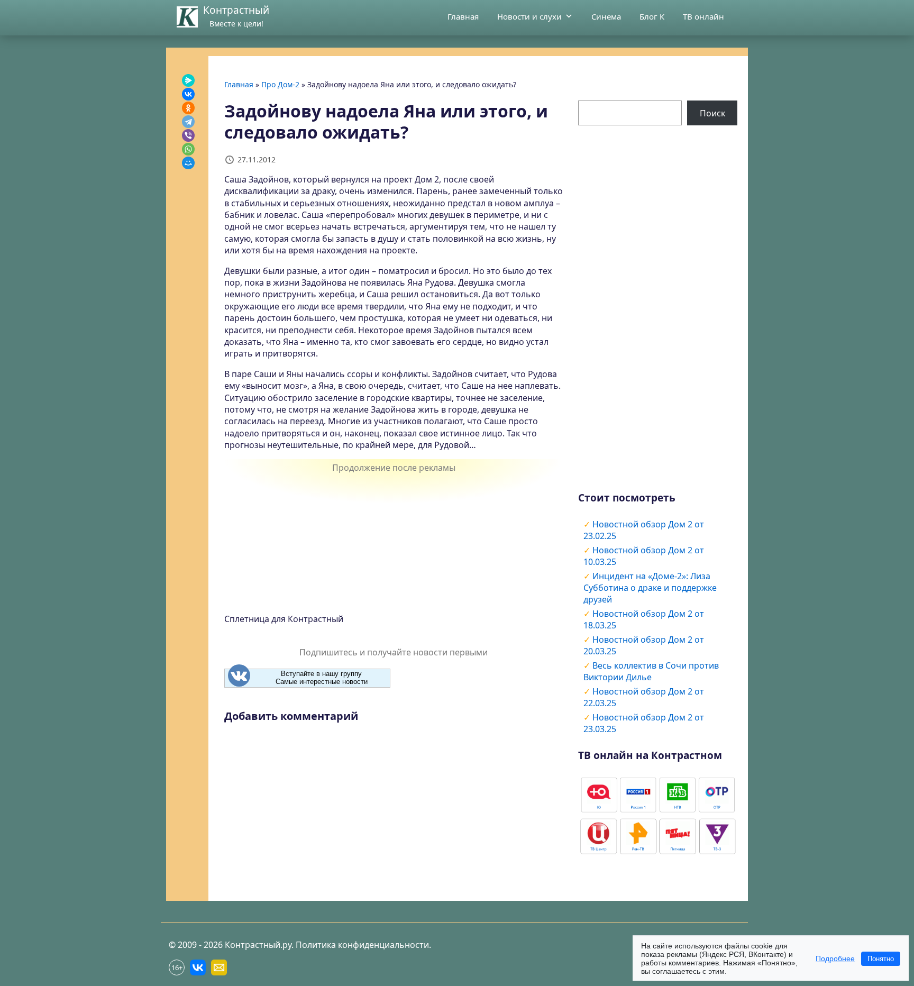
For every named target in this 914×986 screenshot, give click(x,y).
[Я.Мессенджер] (188, 80)
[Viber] (188, 135)
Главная (463, 16)
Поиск (712, 113)
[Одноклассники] (188, 108)
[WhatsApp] (188, 149)
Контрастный (236, 10)
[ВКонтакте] (188, 94)
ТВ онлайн (703, 16)
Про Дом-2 (280, 84)
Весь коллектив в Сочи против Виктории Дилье (651, 671)
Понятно (880, 959)
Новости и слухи (529, 16)
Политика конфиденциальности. (363, 945)
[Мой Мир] (188, 163)
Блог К (651, 16)
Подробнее (835, 958)
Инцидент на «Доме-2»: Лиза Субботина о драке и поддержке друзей (650, 587)
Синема (606, 16)
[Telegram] (188, 121)
